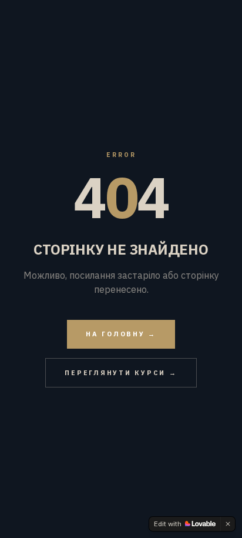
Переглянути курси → (121, 373)
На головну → (121, 334)
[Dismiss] (228, 524)
